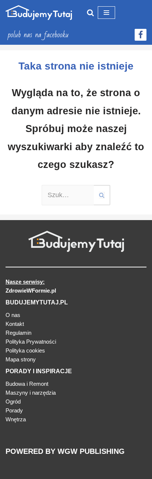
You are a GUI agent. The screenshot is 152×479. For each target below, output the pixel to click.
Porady (14, 410)
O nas (13, 315)
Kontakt (15, 324)
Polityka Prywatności (31, 341)
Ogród (13, 401)
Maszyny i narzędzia (31, 392)
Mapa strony (21, 359)
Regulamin (18, 333)
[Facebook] (140, 35)
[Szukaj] (90, 12)
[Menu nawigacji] (106, 12)
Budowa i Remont (27, 384)
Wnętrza (16, 419)
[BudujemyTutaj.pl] (39, 12)
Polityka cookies (25, 350)
